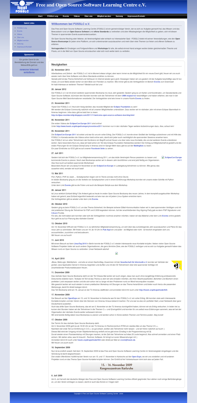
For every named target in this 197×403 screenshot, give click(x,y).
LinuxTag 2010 (80, 243)
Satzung (119, 16)
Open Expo (136, 356)
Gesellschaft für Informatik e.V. (133, 262)
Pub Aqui (107, 229)
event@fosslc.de (128, 339)
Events (66, 16)
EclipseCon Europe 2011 (81, 123)
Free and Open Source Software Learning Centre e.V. (91, 4)
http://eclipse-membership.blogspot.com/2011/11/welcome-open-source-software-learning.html (92, 115)
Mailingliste (139, 145)
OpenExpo (72, 298)
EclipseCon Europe (105, 165)
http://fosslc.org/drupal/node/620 (153, 289)
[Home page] (22, 12)
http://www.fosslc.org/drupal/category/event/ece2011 (79, 126)
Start (40, 16)
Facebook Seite (98, 148)
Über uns (88, 16)
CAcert (54, 213)
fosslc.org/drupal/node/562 (89, 339)
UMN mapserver (129, 95)
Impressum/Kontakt (136, 16)
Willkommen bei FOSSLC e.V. (70, 24)
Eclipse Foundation (122, 106)
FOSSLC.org (52, 16)
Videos (77, 16)
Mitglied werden (104, 16)
